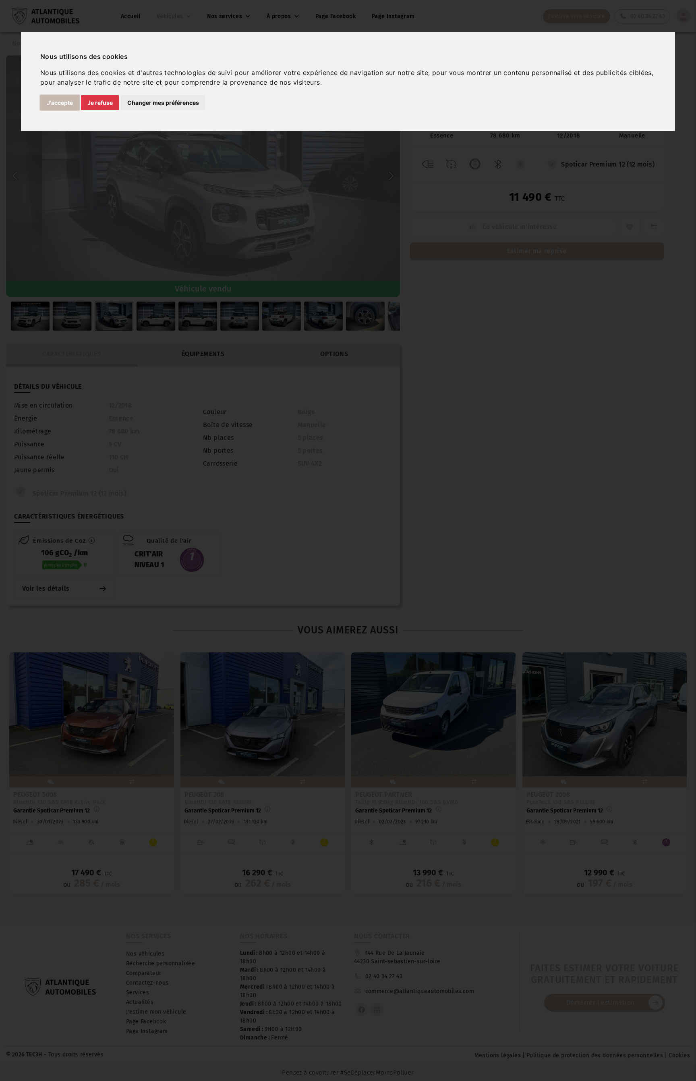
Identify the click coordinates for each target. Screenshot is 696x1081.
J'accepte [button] (60, 102)
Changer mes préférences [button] (163, 102)
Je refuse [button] (100, 102)
